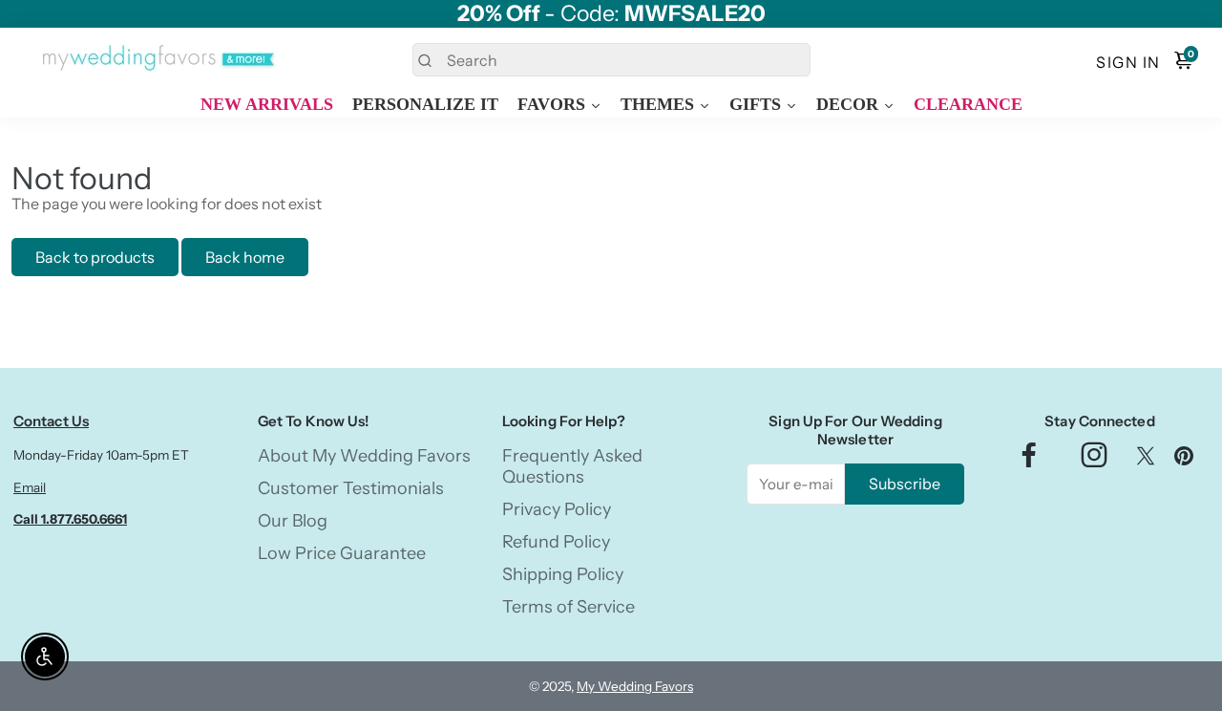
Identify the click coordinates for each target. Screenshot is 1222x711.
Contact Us (51, 421)
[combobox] (611, 59)
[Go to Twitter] (1145, 460)
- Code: (611, 14)
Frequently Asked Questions (572, 466)
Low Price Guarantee (342, 553)
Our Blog (292, 520)
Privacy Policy (556, 509)
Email (29, 487)
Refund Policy (556, 541)
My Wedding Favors (635, 686)
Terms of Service (568, 606)
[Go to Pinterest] (1183, 460)
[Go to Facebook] (1029, 460)
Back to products (95, 257)
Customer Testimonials (351, 488)
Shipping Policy (562, 574)
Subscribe (904, 483)
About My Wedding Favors (364, 455)
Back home (244, 257)
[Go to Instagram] (1094, 460)
